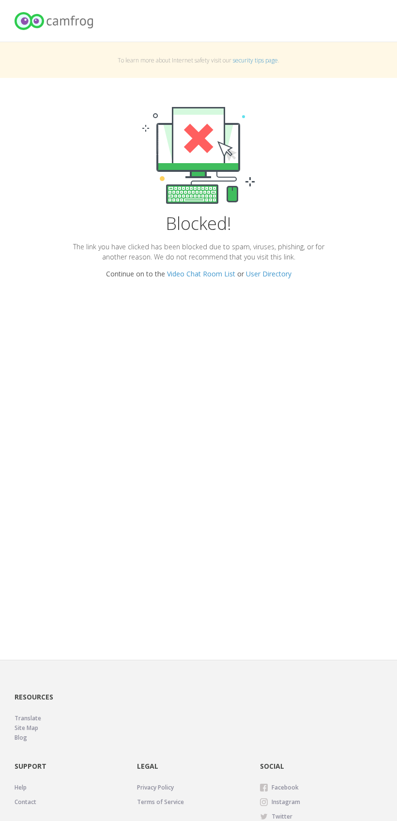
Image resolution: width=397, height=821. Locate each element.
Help (21, 787)
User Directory (268, 273)
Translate (28, 718)
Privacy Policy (155, 787)
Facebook (285, 787)
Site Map (26, 728)
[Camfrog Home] (54, 21)
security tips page (255, 60)
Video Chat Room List (201, 273)
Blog (21, 737)
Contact (25, 802)
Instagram (286, 802)
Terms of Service (160, 802)
